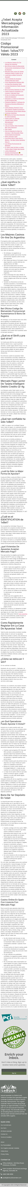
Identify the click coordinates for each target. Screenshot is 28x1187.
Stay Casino (8, 129)
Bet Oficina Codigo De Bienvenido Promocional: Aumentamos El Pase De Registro (15, 67)
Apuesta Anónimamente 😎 (12, 153)
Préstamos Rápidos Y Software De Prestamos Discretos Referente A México (15, 104)
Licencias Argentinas (11, 113)
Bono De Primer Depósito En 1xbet (15, 89)
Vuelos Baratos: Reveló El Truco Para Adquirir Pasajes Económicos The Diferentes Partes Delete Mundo (15, 109)
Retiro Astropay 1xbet (11, 136)
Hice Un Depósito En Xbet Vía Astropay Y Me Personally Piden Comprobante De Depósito (14, 132)
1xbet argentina (22, 614)
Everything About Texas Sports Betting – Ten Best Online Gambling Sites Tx (15, 140)
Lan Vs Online (9, 124)
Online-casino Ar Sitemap (12, 118)
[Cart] (19, 13)
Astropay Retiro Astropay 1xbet (14, 154)
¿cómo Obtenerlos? (10, 151)
